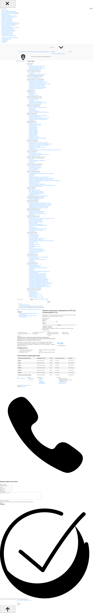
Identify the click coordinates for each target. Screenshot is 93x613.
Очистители (31, 226)
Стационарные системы (34, 95)
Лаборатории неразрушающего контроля (35, 198)
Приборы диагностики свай (34, 146)
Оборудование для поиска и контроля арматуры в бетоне (40, 143)
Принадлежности (32, 148)
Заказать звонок (61, 53)
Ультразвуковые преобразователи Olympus (37, 277)
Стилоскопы (31, 89)
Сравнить (50, 326)
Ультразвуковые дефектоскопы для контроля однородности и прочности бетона (45, 149)
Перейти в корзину (46, 331)
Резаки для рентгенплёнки (34, 244)
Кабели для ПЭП (32, 270)
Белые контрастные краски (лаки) (35, 219)
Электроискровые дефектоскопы (35, 186)
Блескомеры (31, 175)
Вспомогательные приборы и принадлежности (38, 267)
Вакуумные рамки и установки (35, 153)
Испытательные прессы (33, 292)
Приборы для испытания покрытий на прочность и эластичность (41, 178)
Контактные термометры (34, 258)
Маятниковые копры (33, 293)
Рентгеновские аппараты (34, 234)
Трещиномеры (32, 120)
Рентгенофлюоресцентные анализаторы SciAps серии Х (40, 83)
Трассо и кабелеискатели (34, 168)
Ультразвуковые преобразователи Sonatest (37, 275)
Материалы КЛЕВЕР (33, 134)
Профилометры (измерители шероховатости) (38, 102)
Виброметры (31, 94)
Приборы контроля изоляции (34, 181)
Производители (46, 51)
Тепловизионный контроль (32, 255)
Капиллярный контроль (31, 122)
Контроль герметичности (32, 152)
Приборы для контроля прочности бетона (37, 147)
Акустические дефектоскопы (34, 77)
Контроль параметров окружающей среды (35, 158)
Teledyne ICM (29, 64)
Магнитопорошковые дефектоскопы (36, 224)
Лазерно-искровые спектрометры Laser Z (37, 82)
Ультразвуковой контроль (32, 264)
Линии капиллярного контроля (35, 125)
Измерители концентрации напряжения (36, 211)
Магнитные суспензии (33, 223)
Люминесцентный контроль (32, 201)
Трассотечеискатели (33, 169)
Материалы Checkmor (33, 128)
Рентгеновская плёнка (33, 237)
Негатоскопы (31, 243)
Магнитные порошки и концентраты (36, 221)
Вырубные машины (32, 291)
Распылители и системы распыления (36, 230)
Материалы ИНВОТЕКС (33, 133)
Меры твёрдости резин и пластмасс (36, 191)
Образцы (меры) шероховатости (35, 101)
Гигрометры (31, 159)
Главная (20, 303)
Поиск (91, 8)
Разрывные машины (33, 295)
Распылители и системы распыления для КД (37, 138)
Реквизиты (53, 51)
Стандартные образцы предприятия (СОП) (37, 274)
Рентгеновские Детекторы (34, 69)
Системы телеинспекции (34, 110)
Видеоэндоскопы (32, 109)
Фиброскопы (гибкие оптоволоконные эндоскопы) (39, 112)
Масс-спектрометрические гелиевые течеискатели (39, 154)
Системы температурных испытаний (36, 297)
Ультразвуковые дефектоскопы (35, 265)
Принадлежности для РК (34, 252)
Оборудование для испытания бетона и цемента (38, 142)
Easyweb (24, 386)
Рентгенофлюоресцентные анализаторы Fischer (38, 81)
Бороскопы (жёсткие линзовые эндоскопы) (37, 107)
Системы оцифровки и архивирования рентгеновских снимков (41, 240)
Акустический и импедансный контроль (35, 76)
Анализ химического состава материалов (35, 80)
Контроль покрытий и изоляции (33, 172)
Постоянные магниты (33, 227)
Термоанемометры (32, 161)
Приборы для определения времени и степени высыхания (40, 179)
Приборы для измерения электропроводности (38, 119)
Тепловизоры (31, 260)
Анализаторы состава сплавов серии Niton (37, 84)
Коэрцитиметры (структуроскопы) (36, 212)
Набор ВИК (31, 100)
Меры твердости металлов (34, 189)
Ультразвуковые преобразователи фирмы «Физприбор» (40, 286)
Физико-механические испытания (33, 290)
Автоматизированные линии (34, 266)
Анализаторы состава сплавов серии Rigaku (37, 87)
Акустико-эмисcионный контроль (33, 71)
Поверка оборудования (38, 51)
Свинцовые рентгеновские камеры (36, 251)
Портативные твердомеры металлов (36, 192)
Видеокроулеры (32, 108)
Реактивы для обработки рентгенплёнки (37, 238)
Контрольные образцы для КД (35, 123)
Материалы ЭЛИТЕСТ (33, 135)
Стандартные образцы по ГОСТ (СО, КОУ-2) (37, 273)
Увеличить (20, 311)
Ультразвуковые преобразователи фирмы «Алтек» (39, 281)
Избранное (45, 326)
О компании (51, 47)
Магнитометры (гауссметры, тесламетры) (37, 213)
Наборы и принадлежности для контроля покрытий (39, 177)
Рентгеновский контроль (32, 233)
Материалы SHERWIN (33, 132)
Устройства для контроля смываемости (37, 184)
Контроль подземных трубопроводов (34, 165)
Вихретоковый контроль (32, 114)
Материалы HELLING (33, 129)
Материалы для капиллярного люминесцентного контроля (40, 204)
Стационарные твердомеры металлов (36, 193)
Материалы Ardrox (32, 126)
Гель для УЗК (31, 268)
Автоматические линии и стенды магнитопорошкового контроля (41, 218)
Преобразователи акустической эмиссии (37, 74)
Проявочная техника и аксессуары (36, 239)
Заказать (59, 325)
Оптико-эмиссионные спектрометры (36, 88)
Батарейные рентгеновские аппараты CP (37, 68)
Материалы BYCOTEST (33, 127)
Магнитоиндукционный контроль (33, 210)
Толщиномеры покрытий (34, 182)
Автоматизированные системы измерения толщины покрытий (41, 173)
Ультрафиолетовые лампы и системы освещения (38, 207)
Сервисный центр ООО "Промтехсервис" (26, 51)
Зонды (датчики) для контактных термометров (38, 257)
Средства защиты (32, 253)
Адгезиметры (31, 174)
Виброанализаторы (33, 93)
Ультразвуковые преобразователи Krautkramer (38, 278)
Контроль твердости (31, 188)
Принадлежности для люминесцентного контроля (38, 206)
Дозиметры (31, 247)
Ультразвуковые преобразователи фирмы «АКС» (38, 280)
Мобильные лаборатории (34, 199)
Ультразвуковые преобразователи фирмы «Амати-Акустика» (41, 282)
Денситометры (32, 245)
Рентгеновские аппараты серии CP (36, 67)
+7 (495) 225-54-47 (54, 53)
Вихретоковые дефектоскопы (35, 116)
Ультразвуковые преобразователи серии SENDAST (39, 279)
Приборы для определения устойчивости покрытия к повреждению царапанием (44, 180)
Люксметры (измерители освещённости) (37, 160)
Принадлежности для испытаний (35, 294)
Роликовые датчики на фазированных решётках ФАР (39, 271)
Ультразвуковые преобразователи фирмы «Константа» (39, 284)
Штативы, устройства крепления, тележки (37, 250)
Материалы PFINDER (33, 139)
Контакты (70, 51)
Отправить (2, 504)
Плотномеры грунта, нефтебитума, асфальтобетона (39, 145)
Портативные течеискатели (34, 155)
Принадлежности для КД (34, 136)
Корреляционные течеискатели (35, 167)
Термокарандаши (32, 261)
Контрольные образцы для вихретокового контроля (39, 118)
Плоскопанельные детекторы (35, 246)
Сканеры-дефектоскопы (34, 272)
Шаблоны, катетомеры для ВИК (35, 103)
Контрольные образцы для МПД (35, 220)
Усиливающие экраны (33, 241)
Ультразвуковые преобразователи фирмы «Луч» (38, 285)
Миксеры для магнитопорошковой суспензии (38, 225)
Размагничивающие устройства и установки (37, 228)
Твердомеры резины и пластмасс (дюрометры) (38, 195)
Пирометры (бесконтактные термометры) (37, 259)
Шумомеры (31, 162)
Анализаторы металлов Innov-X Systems (37, 86)
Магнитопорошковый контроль (33, 217)
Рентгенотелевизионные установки (36, 248)
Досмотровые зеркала (33, 99)
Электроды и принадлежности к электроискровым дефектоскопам (42, 185)
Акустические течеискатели (34, 166)
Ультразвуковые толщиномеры (35, 287)
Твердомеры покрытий (33, 194)
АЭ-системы (31, 73)
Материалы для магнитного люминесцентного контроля (40, 205)
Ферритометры (32, 214)
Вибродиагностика (30, 92)
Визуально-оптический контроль (33, 106)
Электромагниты (32, 231)
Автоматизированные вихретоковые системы (38, 115)
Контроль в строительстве (32, 141)
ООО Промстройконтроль (25, 385)
